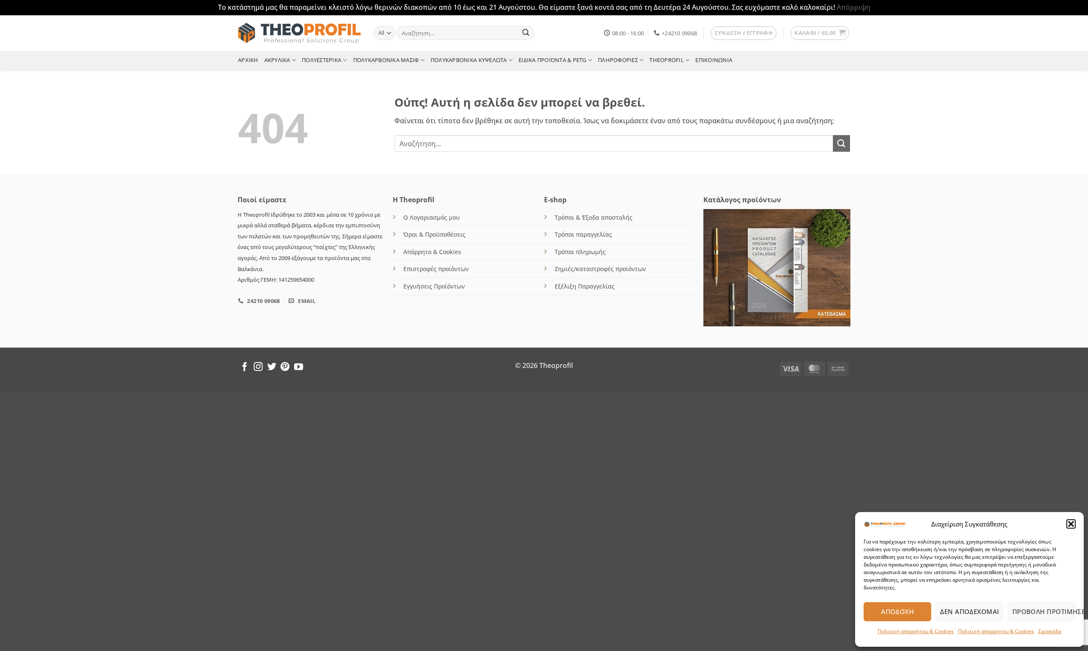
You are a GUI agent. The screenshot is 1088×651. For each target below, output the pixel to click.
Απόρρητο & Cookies (432, 252)
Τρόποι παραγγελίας (583, 234)
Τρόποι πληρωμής (580, 252)
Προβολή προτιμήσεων (1043, 611)
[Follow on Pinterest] (284, 367)
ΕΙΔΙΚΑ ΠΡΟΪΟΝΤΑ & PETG (552, 60)
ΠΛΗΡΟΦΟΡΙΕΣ (618, 60)
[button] (1071, 524)
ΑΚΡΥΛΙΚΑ (277, 60)
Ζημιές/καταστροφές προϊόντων (600, 269)
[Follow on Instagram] (258, 367)
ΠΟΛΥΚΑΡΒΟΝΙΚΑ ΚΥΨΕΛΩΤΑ (469, 60)
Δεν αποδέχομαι (969, 611)
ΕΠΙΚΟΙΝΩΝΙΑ (713, 60)
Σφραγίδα (1049, 631)
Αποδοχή (897, 611)
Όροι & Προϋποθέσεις (434, 234)
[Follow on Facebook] (244, 367)
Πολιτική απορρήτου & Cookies (916, 631)
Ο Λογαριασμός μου (431, 217)
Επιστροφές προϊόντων (436, 269)
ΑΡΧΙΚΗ (248, 60)
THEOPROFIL (666, 60)
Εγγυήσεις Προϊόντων (434, 286)
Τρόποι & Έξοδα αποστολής (593, 217)
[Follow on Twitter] (271, 367)
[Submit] (525, 33)
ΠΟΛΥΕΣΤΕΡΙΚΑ (321, 60)
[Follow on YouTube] (298, 367)
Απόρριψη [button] (853, 7)
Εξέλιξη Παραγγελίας (585, 286)
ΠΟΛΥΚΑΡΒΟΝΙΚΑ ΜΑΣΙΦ (386, 60)
